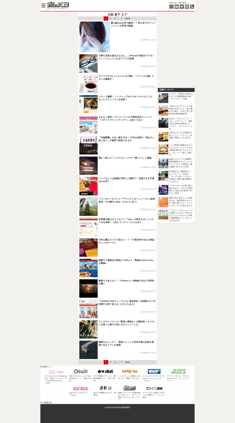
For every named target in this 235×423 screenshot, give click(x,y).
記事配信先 (47, 403)
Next (127, 18)
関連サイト (47, 367)
